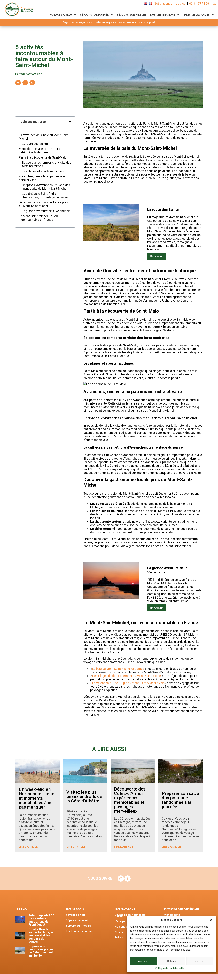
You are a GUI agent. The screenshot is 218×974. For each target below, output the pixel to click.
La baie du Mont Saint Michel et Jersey (118, 668)
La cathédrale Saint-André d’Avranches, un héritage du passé (45, 195)
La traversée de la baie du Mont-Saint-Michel (44, 136)
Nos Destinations (162, 14)
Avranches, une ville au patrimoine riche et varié (42, 178)
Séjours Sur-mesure (131, 14)
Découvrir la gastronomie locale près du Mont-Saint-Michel (43, 204)
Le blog (181, 3)
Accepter (143, 961)
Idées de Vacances (196, 14)
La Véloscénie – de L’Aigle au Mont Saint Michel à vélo (128, 683)
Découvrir (156, 256)
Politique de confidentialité (169, 968)
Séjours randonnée (94, 14)
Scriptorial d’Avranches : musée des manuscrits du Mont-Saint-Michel (46, 186)
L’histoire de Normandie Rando (130, 915)
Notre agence (163, 3)
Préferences (199, 961)
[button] (211, 920)
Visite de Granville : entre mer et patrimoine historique (40, 150)
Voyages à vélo (61, 14)
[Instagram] (121, 878)
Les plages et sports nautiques (43, 171)
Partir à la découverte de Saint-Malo (42, 157)
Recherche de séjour (79, 931)
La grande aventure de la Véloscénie (46, 211)
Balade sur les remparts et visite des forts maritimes (46, 164)
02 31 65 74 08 (199, 3)
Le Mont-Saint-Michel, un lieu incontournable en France (38, 217)
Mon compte (172, 914)
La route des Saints (35, 143)
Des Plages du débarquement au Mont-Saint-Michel (127, 676)
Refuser (171, 961)
